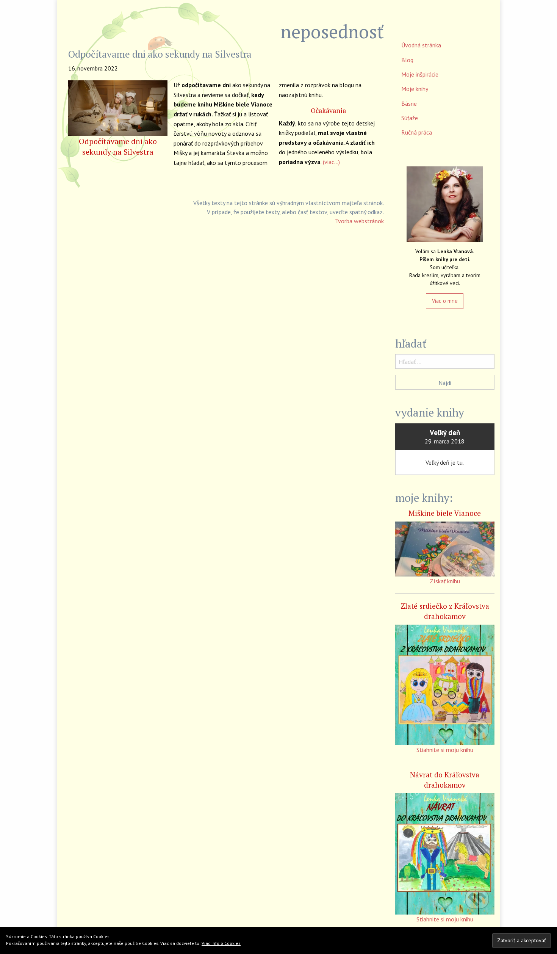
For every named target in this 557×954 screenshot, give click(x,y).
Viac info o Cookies (221, 943)
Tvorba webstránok (359, 221)
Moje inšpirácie (419, 74)
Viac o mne (445, 300)
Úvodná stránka (421, 45)
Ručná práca (416, 132)
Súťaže (409, 118)
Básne (409, 103)
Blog (407, 60)
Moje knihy (414, 88)
